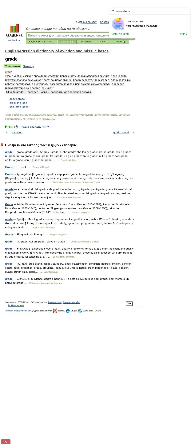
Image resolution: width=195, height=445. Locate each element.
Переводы (85, 41)
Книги (103, 41)
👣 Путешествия (16, 305)
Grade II (10, 167)
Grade (9, 174)
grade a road (121, 132)
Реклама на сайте (71, 302)
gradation (16, 132)
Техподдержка (55, 302)
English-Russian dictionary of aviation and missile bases (42, 41)
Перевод (28, 66)
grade (9, 151)
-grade (9, 189)
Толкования (67, 41)
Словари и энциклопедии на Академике (57, 29)
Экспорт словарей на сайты (18, 311)
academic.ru (14, 40)
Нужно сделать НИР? (35, 126)
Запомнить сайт (88, 22)
